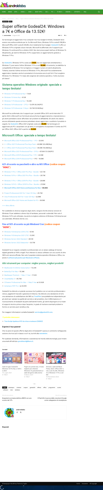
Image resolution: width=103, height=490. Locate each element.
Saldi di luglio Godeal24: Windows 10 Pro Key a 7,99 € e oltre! (11, 369)
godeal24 (32, 387)
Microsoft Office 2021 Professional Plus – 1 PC (20, 141)
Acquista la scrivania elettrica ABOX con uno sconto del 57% (17, 399)
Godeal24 (54, 45)
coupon (26, 387)
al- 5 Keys (24, 108)
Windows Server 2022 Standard (15, 239)
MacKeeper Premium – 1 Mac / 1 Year (17, 275)
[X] (21, 412)
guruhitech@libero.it (25, 341)
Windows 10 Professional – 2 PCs (16, 105)
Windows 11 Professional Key (14, 101)
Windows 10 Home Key (12, 97)
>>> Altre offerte (8, 206)
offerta (39, 387)
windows (17, 390)
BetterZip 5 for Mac (11, 271)
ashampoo (11, 387)
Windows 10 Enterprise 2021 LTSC (16, 235)
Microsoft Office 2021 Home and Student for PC (21, 200)
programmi (52, 387)
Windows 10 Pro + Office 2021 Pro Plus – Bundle (21, 175)
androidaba (7, 35)
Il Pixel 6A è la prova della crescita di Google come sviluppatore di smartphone (52, 399)
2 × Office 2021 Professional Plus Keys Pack (20, 144)
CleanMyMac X (9, 279)
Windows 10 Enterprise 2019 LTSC (16, 232)
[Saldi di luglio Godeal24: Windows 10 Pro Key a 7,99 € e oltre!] (12, 358)
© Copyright (93, 483)
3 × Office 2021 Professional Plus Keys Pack (20, 148)
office (44, 387)
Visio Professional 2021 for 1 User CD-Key (19, 197)
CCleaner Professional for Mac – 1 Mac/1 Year (20, 282)
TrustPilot (37, 296)
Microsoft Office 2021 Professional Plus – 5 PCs (21, 151)
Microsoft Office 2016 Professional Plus (18, 159)
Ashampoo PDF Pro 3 (12, 286)
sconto (59, 387)
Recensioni (11, 18)
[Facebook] (18, 412)
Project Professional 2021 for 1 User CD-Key (20, 193)
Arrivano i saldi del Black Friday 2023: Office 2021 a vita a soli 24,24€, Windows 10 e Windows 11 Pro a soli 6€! (55, 371)
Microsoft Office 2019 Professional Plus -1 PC (20, 155)
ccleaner (18, 387)
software (5, 390)
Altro (17, 18)
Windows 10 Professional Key (14, 94)
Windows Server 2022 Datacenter (16, 243)
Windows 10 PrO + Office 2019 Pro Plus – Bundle (21, 184)
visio (11, 390)
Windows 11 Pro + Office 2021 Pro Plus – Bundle (21, 172)
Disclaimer (85, 483)
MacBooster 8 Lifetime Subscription (17, 268)
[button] (98, 11)
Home (4, 18)
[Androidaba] (13, 4)
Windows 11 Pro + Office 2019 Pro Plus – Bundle (21, 181)
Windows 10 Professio (12, 108)
